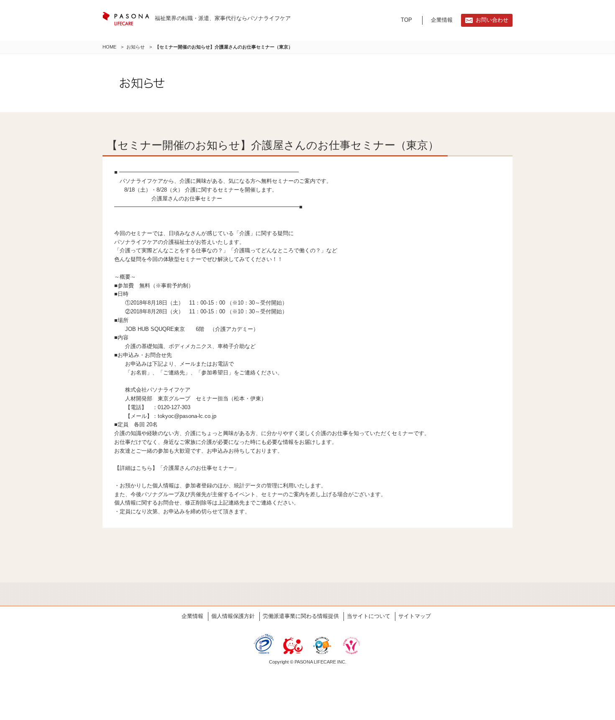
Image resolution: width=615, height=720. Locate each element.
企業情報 (442, 20)
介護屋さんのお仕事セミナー (198, 468)
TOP (406, 20)
